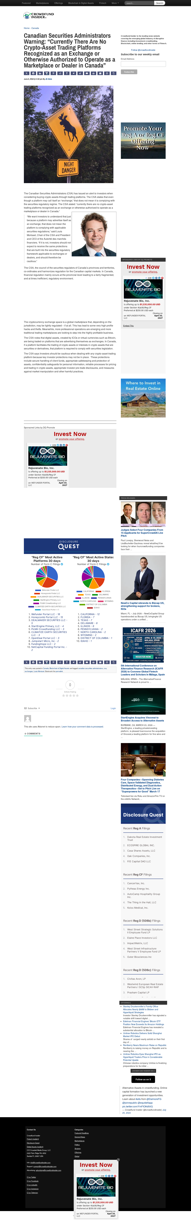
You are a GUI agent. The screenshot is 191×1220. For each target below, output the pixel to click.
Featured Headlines (82, 1133)
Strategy (78, 1148)
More (114, 2)
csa (105, 668)
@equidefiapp (145, 1102)
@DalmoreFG (154, 1099)
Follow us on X (143, 1079)
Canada (35, 28)
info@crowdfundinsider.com (40, 1162)
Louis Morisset (39, 671)
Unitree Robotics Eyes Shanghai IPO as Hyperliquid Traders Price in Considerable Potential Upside (142, 1057)
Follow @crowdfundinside (143, 49)
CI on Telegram (32, 1192)
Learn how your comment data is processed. (83, 726)
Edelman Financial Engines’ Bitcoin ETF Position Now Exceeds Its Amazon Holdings (143, 1023)
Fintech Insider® (33, 1139)
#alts (138, 1099)
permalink (59, 671)
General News (80, 1137)
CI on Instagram (32, 1189)
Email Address (127, 59)
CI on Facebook (32, 1181)
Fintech (102, 2)
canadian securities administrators (90, 668)
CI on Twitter (31, 1177)
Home (27, 28)
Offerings (58, 2)
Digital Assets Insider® (35, 1147)
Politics (77, 1144)
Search (159, 2)
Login (113, 708)
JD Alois (48, 79)
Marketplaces (42, 2)
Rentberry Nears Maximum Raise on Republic (144, 1045)
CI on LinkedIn (32, 1185)
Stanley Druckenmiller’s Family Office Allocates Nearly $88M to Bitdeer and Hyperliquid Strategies (140, 1009)
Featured (26, 2)
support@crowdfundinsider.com (44, 1166)
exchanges (29, 671)
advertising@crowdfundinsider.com (48, 1170)
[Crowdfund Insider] (40, 21)
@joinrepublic (129, 1102)
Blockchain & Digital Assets (81, 2)
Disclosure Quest (33, 1143)
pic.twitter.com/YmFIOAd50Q (137, 1106)
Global (77, 1156)
